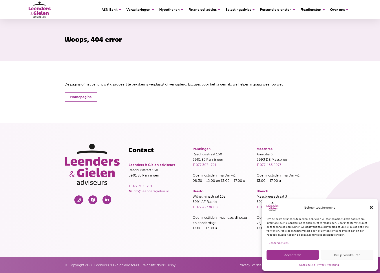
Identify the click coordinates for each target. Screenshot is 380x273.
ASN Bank (110, 9)
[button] (371, 207)
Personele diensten (276, 9)
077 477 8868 (207, 207)
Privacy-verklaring (328, 264)
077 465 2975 (270, 165)
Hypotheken (169, 9)
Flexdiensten (310, 9)
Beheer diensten (279, 242)
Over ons (337, 9)
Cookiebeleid (307, 264)
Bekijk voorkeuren (347, 255)
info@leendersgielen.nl (151, 191)
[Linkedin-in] (106, 199)
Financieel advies (202, 9)
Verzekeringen (138, 9)
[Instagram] (78, 199)
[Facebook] (92, 199)
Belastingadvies (238, 9)
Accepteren (292, 255)
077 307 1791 (142, 186)
